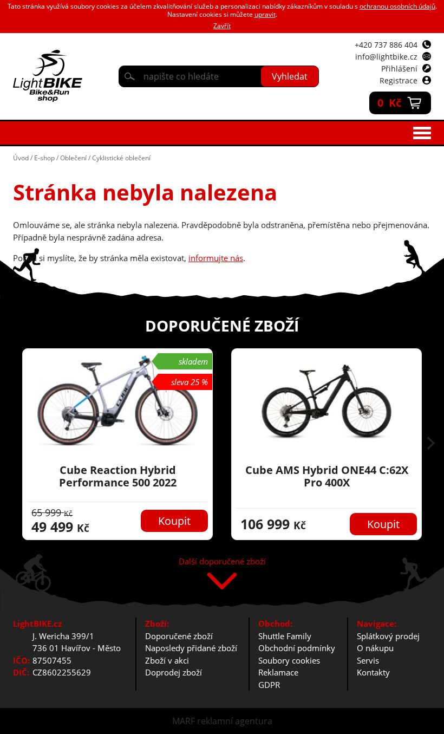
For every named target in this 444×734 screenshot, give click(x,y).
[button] (431, 444)
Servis (368, 660)
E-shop (44, 158)
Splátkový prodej (388, 636)
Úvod (21, 158)
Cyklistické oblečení (121, 158)
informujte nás (215, 257)
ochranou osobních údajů (397, 6)
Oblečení (73, 158)
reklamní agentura (234, 721)
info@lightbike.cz (386, 56)
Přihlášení (399, 68)
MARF (183, 721)
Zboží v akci (167, 660)
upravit (265, 14)
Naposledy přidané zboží (191, 647)
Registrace (398, 80)
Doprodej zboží (173, 672)
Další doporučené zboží (222, 562)
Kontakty (373, 672)
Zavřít (222, 25)
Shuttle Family (284, 636)
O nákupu (375, 647)
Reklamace (278, 672)
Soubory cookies (289, 660)
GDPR (269, 684)
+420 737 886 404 (386, 45)
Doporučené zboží (179, 636)
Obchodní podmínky (296, 647)
